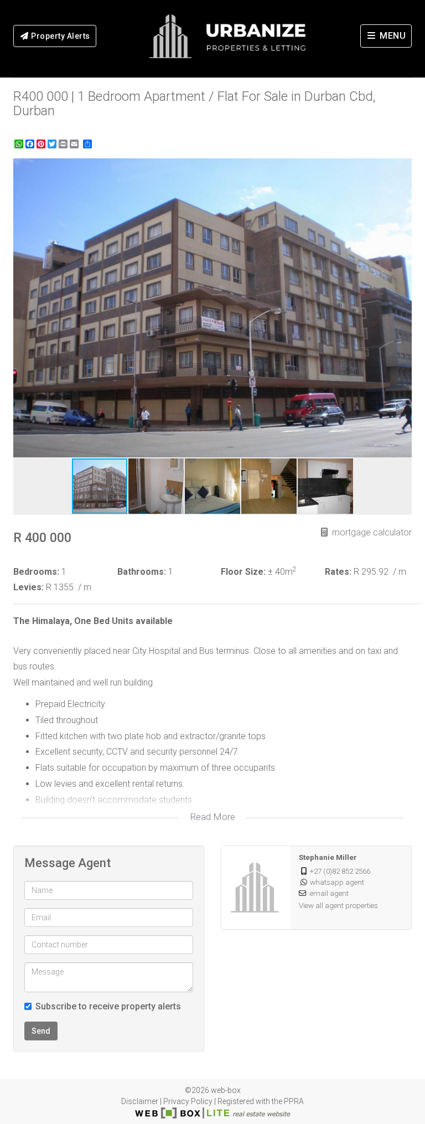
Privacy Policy (187, 1101)
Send (41, 1031)
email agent (329, 893)
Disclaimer (139, 1101)
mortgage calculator (371, 532)
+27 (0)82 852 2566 (340, 871)
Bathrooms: (141, 571)
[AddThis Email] (75, 144)
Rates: (338, 571)
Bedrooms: (36, 571)
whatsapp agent (337, 882)
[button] (402, 168)
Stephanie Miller (328, 857)
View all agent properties (338, 905)
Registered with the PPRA (260, 1101)
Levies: (28, 587)
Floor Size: (243, 571)
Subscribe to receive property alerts (108, 1006)
